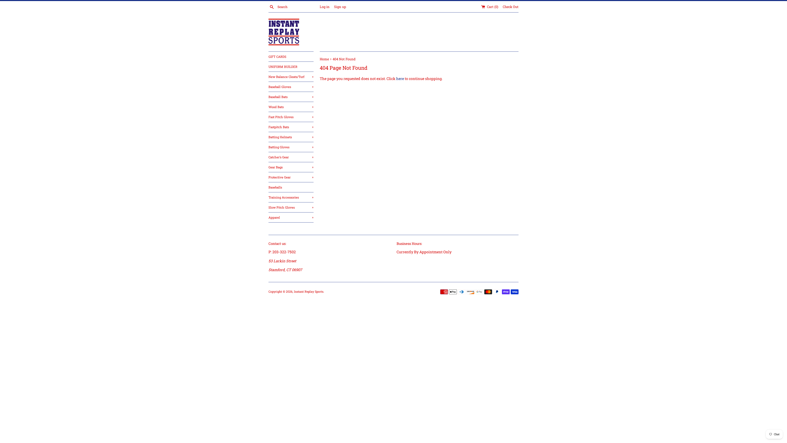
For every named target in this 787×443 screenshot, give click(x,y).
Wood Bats (291, 107)
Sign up (340, 7)
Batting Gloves (291, 147)
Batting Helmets (291, 137)
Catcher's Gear (291, 157)
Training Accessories (291, 197)
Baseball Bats (291, 97)
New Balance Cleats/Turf (291, 77)
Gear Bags (291, 167)
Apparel (291, 217)
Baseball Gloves (291, 87)
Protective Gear (291, 177)
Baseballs (275, 187)
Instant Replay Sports (308, 291)
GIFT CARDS (277, 57)
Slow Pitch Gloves (291, 207)
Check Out (511, 7)
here (400, 78)
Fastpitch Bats (291, 127)
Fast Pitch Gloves (291, 117)
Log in (325, 7)
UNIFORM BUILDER (282, 67)
